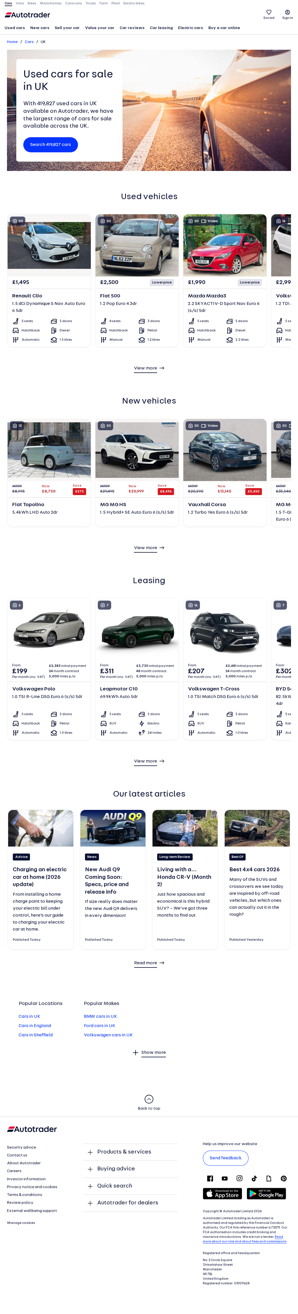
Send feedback (226, 1158)
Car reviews (132, 28)
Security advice (21, 1147)
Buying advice (116, 1169)
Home (12, 42)
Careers (14, 1171)
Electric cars (190, 28)
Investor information (26, 1179)
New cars (39, 28)
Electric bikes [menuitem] (134, 3)
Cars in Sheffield (36, 1035)
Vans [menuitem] (20, 3)
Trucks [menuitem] (91, 3)
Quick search (114, 1186)
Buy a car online (224, 28)
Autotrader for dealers (127, 1203)
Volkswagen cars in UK (108, 1035)
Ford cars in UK (99, 1026)
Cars (29, 42)
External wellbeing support (32, 1211)
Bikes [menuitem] (32, 3)
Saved (268, 18)
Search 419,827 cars (50, 144)
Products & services (124, 1152)
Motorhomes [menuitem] (51, 3)
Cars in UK (29, 1016)
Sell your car (67, 28)
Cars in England (35, 1026)
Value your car (99, 28)
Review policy (20, 1203)
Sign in (287, 18)
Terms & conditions (24, 1195)
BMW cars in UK (100, 1016)
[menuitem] (14, 28)
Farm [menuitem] (104, 3)
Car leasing (161, 28)
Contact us (17, 1155)
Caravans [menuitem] (73, 3)
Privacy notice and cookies (32, 1187)
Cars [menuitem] (8, 3)
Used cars (15, 28)
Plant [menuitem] (115, 3)
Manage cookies (21, 1223)
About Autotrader (24, 1163)
